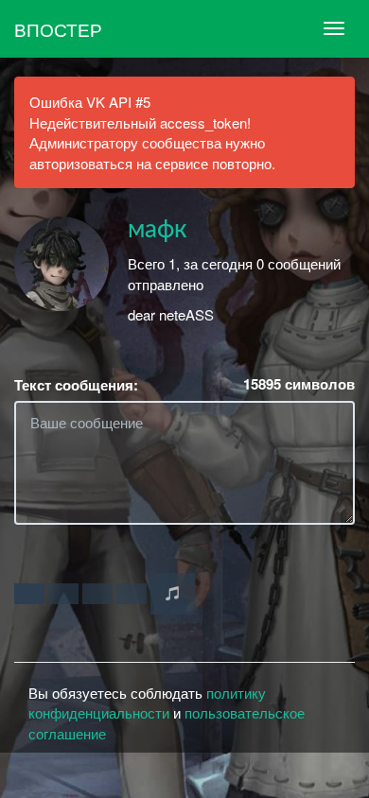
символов (299, 384)
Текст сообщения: (76, 385)
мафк (157, 229)
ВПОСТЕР (58, 29)
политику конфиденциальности (147, 702)
